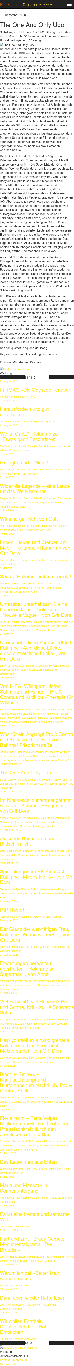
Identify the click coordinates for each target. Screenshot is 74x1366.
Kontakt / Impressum (13, 1360)
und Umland (45, 4)
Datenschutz (8, 1364)
